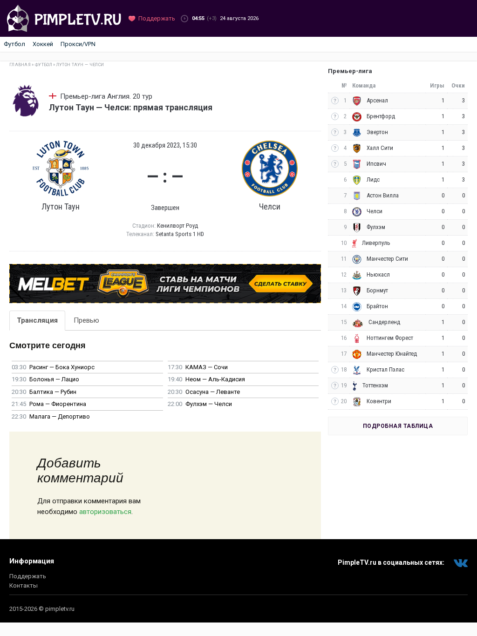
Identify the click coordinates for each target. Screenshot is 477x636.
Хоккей (43, 44)
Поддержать (27, 576)
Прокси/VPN (78, 44)
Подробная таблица (398, 426)
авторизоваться (105, 511)
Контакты (23, 585)
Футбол (14, 44)
